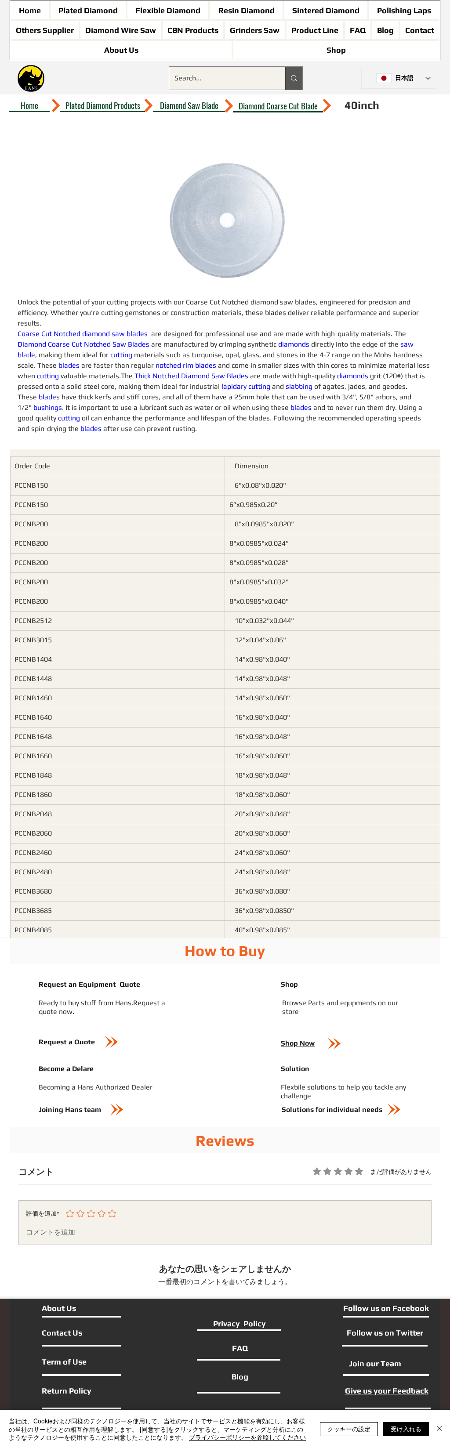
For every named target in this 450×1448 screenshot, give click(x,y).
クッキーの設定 (348, 1428)
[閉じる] (439, 1429)
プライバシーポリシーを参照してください (247, 1437)
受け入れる (406, 1428)
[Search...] (293, 78)
